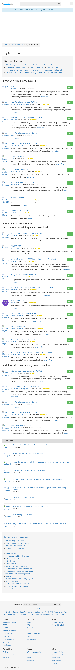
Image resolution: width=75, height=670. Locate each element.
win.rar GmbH (15, 248)
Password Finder (9, 633)
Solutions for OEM (9, 655)
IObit (12, 158)
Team (29, 658)
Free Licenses (56, 661)
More (69, 87)
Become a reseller (58, 655)
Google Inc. (14, 277)
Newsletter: (18, 604)
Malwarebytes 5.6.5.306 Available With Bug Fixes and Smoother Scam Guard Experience (41, 462)
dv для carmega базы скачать (16, 586)
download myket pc (36, 67)
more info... (45, 97)
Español (23, 612)
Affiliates (6, 658)
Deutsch (16, 612)
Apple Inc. (14, 200)
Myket (13, 86)
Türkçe (30, 614)
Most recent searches (16, 537)
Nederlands (58, 612)
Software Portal (57, 652)
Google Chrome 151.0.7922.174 (23, 274)
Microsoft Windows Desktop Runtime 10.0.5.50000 (31, 352)
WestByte (14, 213)
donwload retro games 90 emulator (18, 569)
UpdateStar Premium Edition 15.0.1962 (27, 233)
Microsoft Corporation (18, 354)
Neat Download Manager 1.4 (22, 182)
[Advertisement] (37, 27)
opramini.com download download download (47, 70)
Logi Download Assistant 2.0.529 (24, 133)
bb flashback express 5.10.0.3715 (17, 584)
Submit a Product (58, 663)
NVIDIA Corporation (17, 316)
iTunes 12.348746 (18, 197)
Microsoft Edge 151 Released (22, 515)
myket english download (56, 65)
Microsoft (14, 261)
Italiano (38, 612)
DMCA (29, 622)
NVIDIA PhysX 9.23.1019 (20, 326)
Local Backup (7, 636)
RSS (53, 628)
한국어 (50, 612)
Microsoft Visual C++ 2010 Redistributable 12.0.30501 (32, 287)
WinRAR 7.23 (16, 246)
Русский (16, 614)
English (8, 612)
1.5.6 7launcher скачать (14, 551)
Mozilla (13, 303)
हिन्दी (68, 614)
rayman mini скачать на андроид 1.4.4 (19, 579)
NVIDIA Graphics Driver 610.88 (23, 313)
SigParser (6, 642)
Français (31, 612)
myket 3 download (38, 65)
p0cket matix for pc (12, 553)
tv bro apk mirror (11, 563)
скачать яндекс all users (14, 541)
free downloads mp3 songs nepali (18, 574)
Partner (5, 652)
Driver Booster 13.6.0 (19, 156)
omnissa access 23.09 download (17, 556)
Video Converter (9, 639)
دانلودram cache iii (11, 581)
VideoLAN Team (16, 171)
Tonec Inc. (14, 120)
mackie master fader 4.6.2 (15, 546)
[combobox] (38, 4)
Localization (56, 658)
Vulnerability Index (58, 625)
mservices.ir (14, 89)
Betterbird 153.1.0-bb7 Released (23, 498)
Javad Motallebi (15, 184)
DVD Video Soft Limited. (18, 146)
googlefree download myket (15, 67)
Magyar (63, 614)
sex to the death (11, 576)
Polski (66, 612)
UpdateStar (14, 235)
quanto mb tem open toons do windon (19, 571)
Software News (57, 622)
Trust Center (31, 640)
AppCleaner (7, 645)
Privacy (29, 631)
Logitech (13, 135)
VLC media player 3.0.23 (20, 169)
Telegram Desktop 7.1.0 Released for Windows (28, 453)
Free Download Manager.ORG (20, 104)
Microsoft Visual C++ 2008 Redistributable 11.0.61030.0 (33, 259)
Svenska (24, 614)
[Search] (59, 4)
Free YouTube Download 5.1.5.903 (24, 143)
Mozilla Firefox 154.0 (19, 300)
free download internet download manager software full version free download (34, 72)
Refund (30, 637)
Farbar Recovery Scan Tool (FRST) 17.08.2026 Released (30, 506)
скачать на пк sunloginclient (16, 566)
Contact (30, 628)
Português (8, 614)
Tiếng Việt (38, 614)
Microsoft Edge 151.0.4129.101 (23, 339)
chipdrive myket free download (17, 65)
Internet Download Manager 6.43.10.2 (26, 117)
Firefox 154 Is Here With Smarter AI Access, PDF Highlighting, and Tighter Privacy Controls (39, 524)
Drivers (5, 627)
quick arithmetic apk (13, 589)
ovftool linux (10, 561)
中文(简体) (46, 614)
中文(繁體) (55, 614)
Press (29, 655)
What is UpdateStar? (34, 652)
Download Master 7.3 (19, 210)
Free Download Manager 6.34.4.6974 (26, 102)
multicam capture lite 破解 (15, 548)
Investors (30, 661)
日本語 (44, 612)
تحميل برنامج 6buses (12, 558)
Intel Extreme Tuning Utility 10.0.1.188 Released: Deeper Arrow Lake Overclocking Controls (39, 488)
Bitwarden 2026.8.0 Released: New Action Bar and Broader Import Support (37, 479)
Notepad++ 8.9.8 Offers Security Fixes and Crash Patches (31, 445)
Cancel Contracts (33, 634)
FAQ (28, 625)
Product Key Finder (10, 630)
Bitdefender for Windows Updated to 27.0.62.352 (29, 470)
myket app (24, 70)
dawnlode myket (11, 70)
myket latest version (53, 67)
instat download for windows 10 (17, 543)
